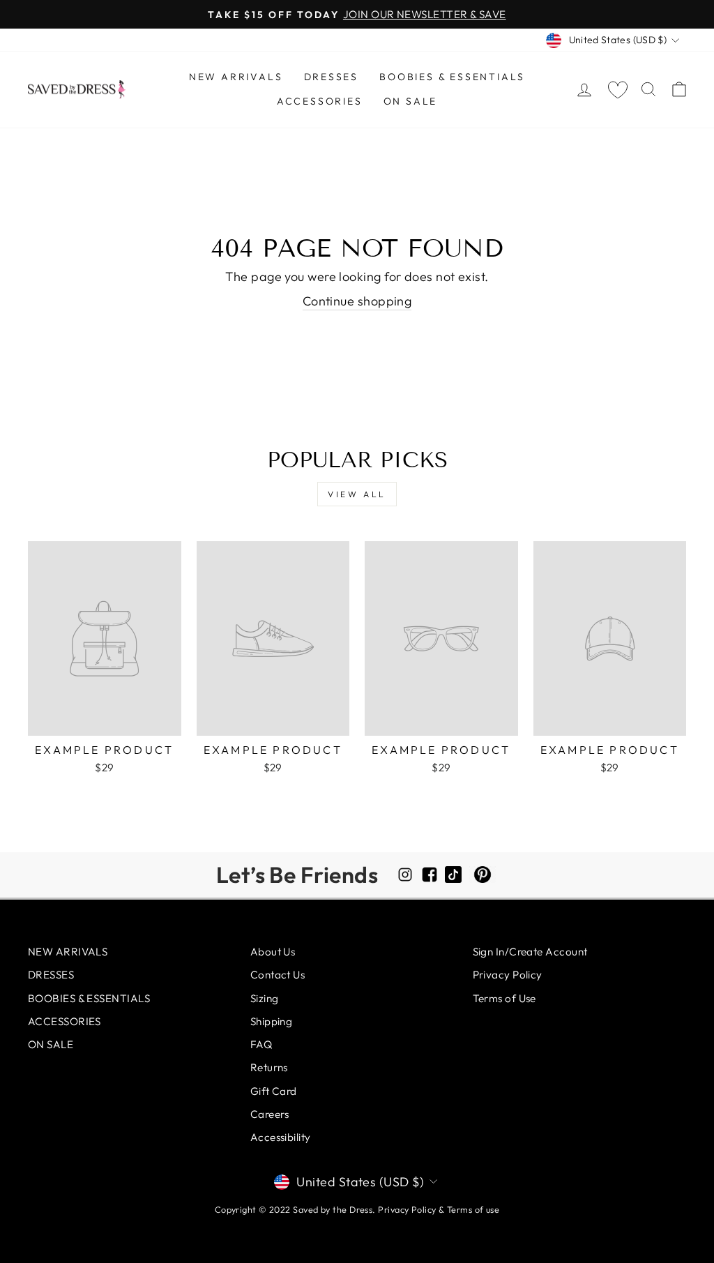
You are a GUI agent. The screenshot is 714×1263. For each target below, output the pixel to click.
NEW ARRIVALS (236, 76)
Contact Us (277, 974)
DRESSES (331, 76)
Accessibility (280, 1137)
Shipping (271, 1021)
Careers (269, 1114)
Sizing (264, 998)
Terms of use (473, 1209)
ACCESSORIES (320, 101)
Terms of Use (504, 998)
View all (357, 494)
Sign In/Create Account (530, 951)
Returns (269, 1067)
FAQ (261, 1044)
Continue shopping (357, 301)
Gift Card (273, 1091)
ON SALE (410, 101)
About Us (273, 951)
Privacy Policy (507, 974)
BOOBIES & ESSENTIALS (452, 76)
